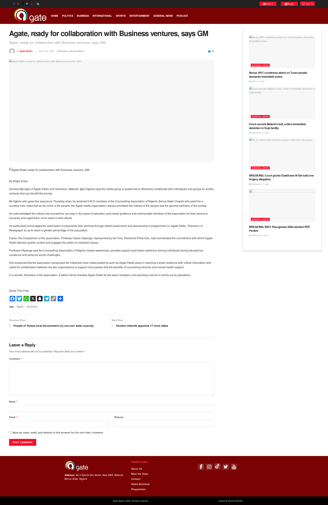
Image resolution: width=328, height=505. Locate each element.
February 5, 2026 (259, 235)
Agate (20, 306)
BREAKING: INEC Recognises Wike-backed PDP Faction (279, 229)
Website (119, 417)
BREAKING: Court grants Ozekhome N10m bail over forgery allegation (281, 177)
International (102, 15)
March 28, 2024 (46, 51)
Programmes (138, 489)
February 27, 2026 (260, 132)
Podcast (182, 15)
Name (13, 401)
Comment (16, 358)
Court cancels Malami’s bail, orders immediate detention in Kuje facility (277, 126)
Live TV (309, 3)
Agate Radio (26, 51)
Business (83, 15)
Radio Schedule (140, 484)
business (32, 306)
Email (13, 417)
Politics (67, 15)
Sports (121, 15)
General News (163, 15)
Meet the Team (139, 473)
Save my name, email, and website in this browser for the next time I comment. (58, 432)
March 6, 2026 (258, 81)
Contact (135, 479)
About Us (136, 468)
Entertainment (139, 15)
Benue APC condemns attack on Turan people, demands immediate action (278, 74)
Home (54, 15)
